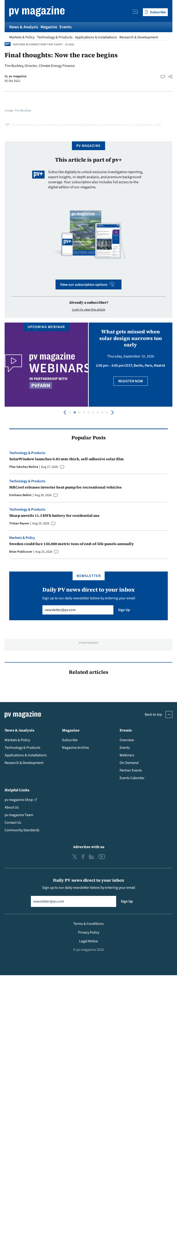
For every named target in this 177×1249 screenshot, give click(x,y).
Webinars (127, 755)
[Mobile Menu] (135, 12)
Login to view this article (88, 309)
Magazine (49, 27)
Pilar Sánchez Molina (23, 467)
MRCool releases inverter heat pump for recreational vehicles (65, 487)
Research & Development (138, 37)
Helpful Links (17, 789)
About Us (12, 807)
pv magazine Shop (19, 799)
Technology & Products (55, 37)
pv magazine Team (19, 814)
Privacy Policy (88, 932)
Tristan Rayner (19, 523)
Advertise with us (88, 846)
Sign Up (124, 609)
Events (65, 27)
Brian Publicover (20, 551)
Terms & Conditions (88, 923)
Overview (127, 740)
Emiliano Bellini (20, 495)
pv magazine (18, 76)
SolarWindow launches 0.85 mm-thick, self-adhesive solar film (66, 459)
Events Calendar (132, 777)
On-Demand (129, 762)
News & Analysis (23, 27)
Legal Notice (88, 941)
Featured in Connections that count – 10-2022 (43, 44)
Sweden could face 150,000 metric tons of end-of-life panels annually (71, 543)
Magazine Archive (75, 747)
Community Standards (22, 830)
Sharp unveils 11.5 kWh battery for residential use (54, 515)
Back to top (153, 714)
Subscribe (70, 740)
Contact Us (13, 822)
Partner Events (131, 770)
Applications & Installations (96, 37)
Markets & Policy (22, 37)
